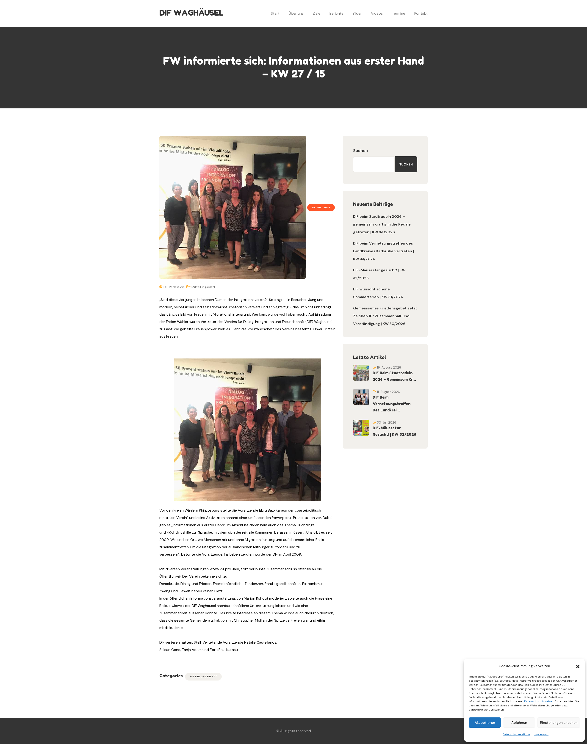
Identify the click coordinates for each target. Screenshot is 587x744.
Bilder (357, 13)
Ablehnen (519, 722)
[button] (578, 666)
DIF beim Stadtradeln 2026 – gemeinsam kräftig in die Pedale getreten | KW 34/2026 (382, 224)
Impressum (541, 734)
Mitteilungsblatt (203, 287)
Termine (398, 13)
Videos (377, 13)
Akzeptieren (485, 722)
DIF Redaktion (173, 287)
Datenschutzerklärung (517, 734)
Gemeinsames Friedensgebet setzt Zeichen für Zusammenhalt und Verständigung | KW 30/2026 (385, 316)
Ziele (316, 13)
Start (275, 13)
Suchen (360, 150)
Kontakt (421, 13)
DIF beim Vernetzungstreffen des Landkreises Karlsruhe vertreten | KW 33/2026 (383, 251)
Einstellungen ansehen (559, 722)
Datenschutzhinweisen (539, 701)
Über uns (296, 13)
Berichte (336, 13)
